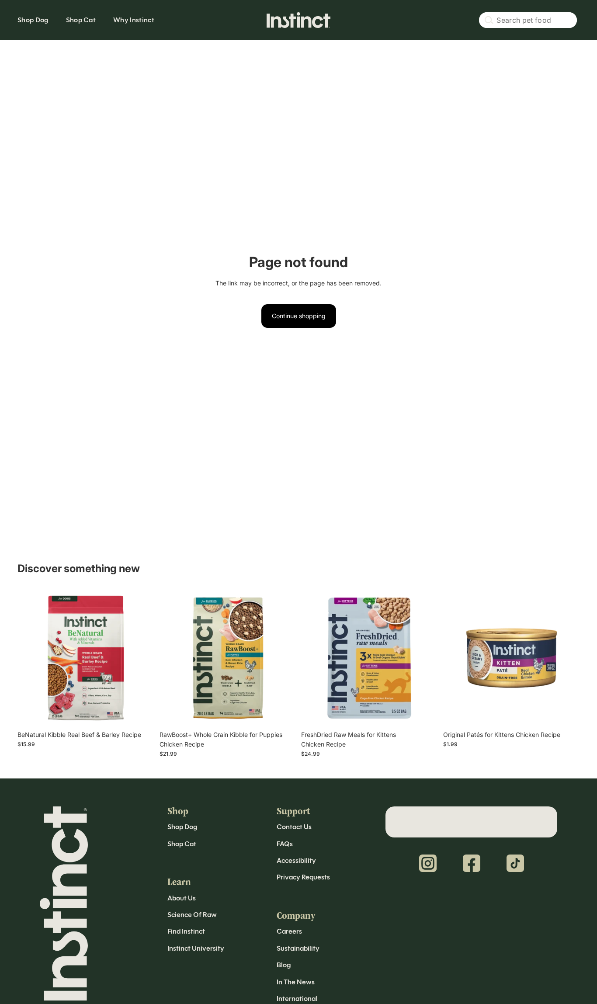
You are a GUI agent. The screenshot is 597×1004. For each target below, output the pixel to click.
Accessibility (296, 860)
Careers (289, 931)
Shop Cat (181, 844)
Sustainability (298, 948)
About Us (181, 898)
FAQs (285, 844)
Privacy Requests (303, 877)
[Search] (528, 20)
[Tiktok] (515, 863)
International (297, 998)
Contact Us (294, 827)
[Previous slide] (30, 657)
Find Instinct (186, 931)
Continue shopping (299, 316)
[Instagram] (428, 863)
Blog (284, 965)
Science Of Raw (192, 914)
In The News (296, 982)
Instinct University (195, 948)
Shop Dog (182, 827)
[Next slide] (141, 657)
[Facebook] (471, 863)
